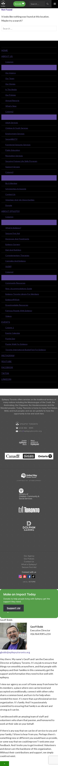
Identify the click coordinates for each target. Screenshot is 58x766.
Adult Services (11, 122)
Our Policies (10, 95)
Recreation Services (14, 156)
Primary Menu (55, 3)
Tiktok (5, 373)
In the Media (11, 89)
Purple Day (10, 338)
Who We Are (11, 67)
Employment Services (14, 133)
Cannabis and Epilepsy (15, 261)
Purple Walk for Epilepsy (16, 344)
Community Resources (15, 283)
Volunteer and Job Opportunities (19, 200)
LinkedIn (6, 379)
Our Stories (10, 84)
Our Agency (10, 73)
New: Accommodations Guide (18, 288)
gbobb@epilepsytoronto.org (15, 652)
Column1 (9, 62)
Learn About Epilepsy (16, 222)
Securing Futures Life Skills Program (21, 161)
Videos (8, 316)
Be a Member (11, 183)
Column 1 (9, 327)
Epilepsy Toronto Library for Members (22, 294)
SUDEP (8, 266)
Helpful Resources (15, 277)
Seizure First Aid (12, 233)
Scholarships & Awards (15, 189)
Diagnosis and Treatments (17, 239)
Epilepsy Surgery (12, 244)
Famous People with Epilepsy (18, 310)
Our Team (9, 78)
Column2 (9, 111)
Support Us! (13, 608)
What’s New (10, 106)
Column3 (9, 172)
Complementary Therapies (17, 255)
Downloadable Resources (16, 305)
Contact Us (10, 194)
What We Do (11, 117)
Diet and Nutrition (13, 250)
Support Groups (12, 167)
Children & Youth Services (16, 128)
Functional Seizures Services (17, 144)
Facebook (7, 367)
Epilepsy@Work (12, 299)
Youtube (6, 361)
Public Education (12, 150)
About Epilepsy (10, 211)
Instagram (7, 355)
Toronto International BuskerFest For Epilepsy (25, 349)
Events (5, 322)
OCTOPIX (32, 582)
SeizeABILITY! (11, 139)
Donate (18, 4)
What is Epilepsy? (13, 228)
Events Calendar (12, 333)
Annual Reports (12, 100)
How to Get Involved (16, 178)
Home (4, 50)
